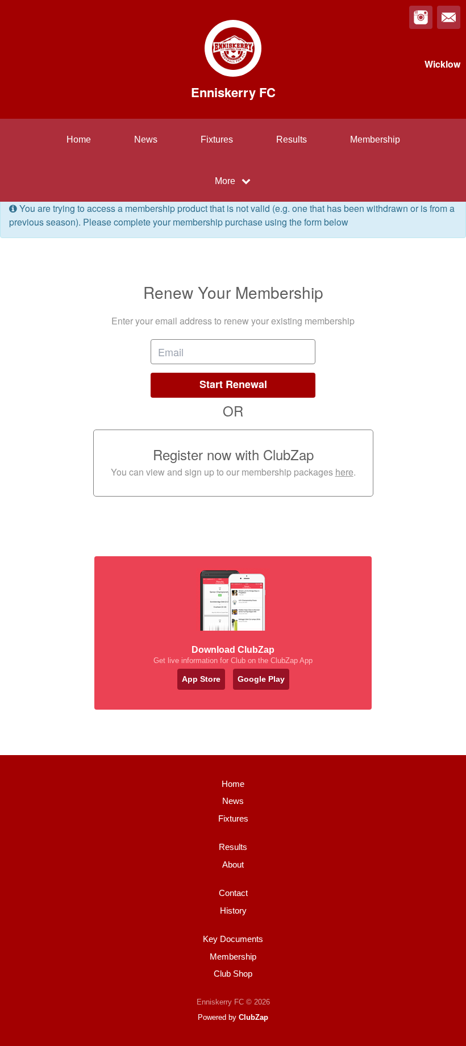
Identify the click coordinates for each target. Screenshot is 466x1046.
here (344, 471)
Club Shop (233, 973)
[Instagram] (420, 17)
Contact (233, 893)
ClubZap (253, 1017)
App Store (201, 679)
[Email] (448, 17)
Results (291, 139)
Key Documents (233, 939)
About (233, 864)
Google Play (261, 679)
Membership (375, 139)
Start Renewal (233, 384)
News (145, 139)
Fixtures (217, 139)
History (233, 910)
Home (78, 139)
